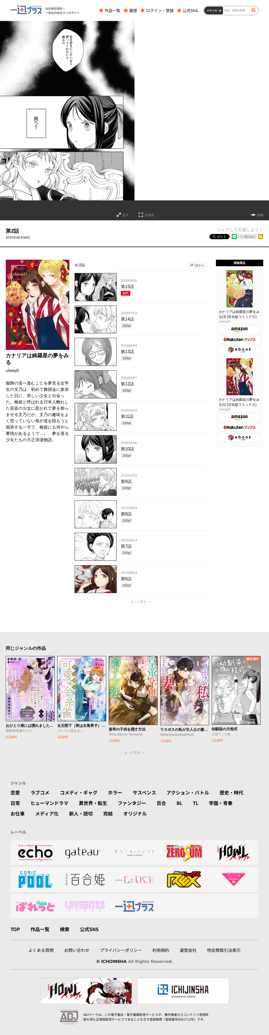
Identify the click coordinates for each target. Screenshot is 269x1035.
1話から (199, 265)
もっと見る (139, 602)
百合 (161, 802)
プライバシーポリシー (121, 950)
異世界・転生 (93, 802)
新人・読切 (81, 813)
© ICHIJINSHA (111, 961)
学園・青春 (220, 802)
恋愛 (15, 792)
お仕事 (18, 813)
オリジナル (135, 813)
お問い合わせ (76, 950)
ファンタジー (132, 802)
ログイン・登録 (160, 10)
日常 (15, 802)
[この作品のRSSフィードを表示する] (260, 236)
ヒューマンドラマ (49, 802)
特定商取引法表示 (224, 950)
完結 (108, 813)
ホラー (115, 792)
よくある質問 (41, 950)
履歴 (133, 10)
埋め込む (250, 236)
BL (179, 802)
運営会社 (188, 950)
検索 (64, 929)
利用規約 (160, 950)
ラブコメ (39, 792)
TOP (15, 929)
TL (195, 802)
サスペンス (144, 792)
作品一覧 (112, 10)
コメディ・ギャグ (78, 792)
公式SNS (190, 10)
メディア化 (47, 813)
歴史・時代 (231, 792)
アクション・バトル (188, 792)
